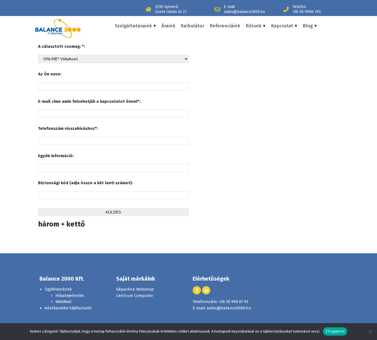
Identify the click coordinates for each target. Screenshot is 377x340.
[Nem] (370, 331)
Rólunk (253, 26)
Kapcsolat (282, 26)
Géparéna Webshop (135, 289)
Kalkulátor (192, 26)
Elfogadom (335, 331)
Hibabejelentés (69, 295)
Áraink (168, 26)
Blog (308, 26)
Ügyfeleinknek (58, 289)
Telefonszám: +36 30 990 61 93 (220, 301)
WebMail (63, 301)
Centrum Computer (134, 295)
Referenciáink (225, 26)
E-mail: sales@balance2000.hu (222, 307)
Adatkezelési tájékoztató (68, 307)
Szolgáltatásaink (133, 26)
